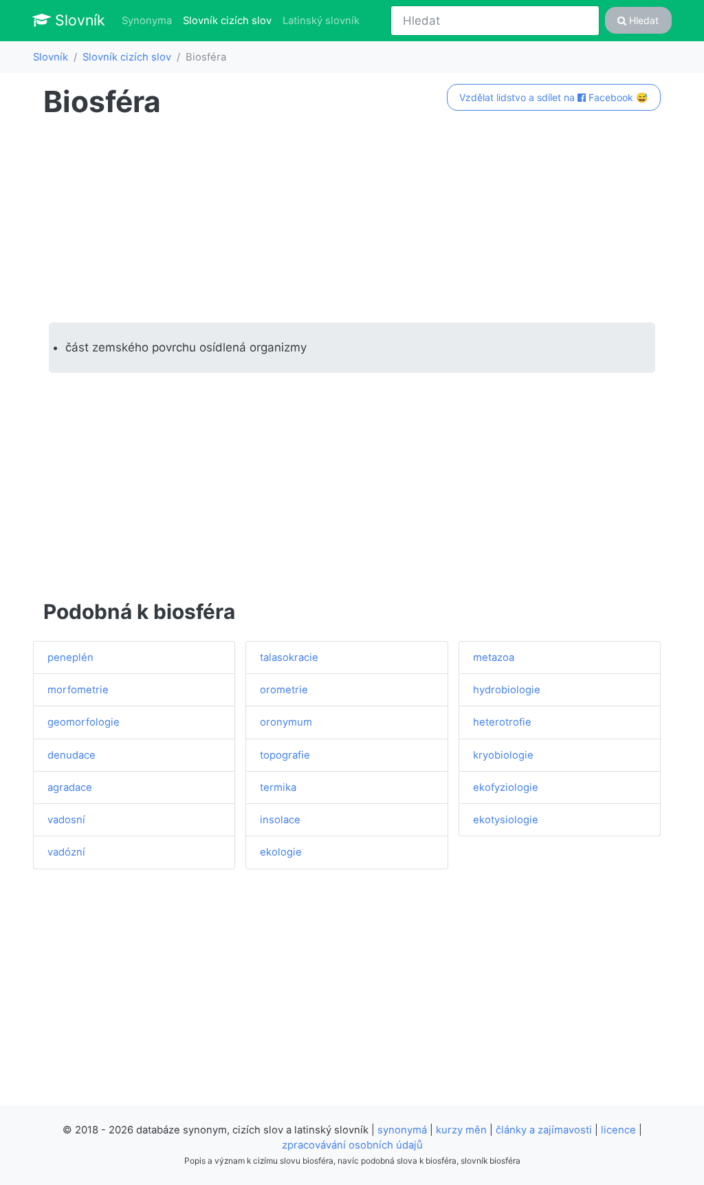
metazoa (493, 657)
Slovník (78, 20)
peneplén (70, 657)
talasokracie (289, 657)
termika (278, 787)
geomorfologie (83, 722)
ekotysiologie (505, 820)
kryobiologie (503, 755)
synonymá (402, 1130)
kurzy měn (461, 1130)
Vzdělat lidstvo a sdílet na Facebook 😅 (553, 97)
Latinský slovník (321, 20)
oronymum (286, 722)
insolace (280, 820)
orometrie (284, 690)
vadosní (66, 820)
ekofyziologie (505, 787)
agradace (69, 787)
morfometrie (78, 690)
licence (618, 1130)
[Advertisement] (352, 220)
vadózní (66, 852)
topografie (285, 755)
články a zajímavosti (544, 1130)
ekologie (281, 852)
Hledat (642, 20)
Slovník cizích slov (230, 20)
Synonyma (147, 20)
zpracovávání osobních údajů (352, 1145)
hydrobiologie (506, 690)
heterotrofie (502, 722)
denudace (71, 755)
